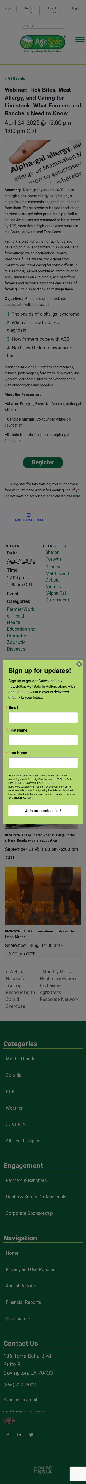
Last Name (17, 753)
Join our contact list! (43, 810)
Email (13, 707)
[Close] (79, 664)
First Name (17, 730)
